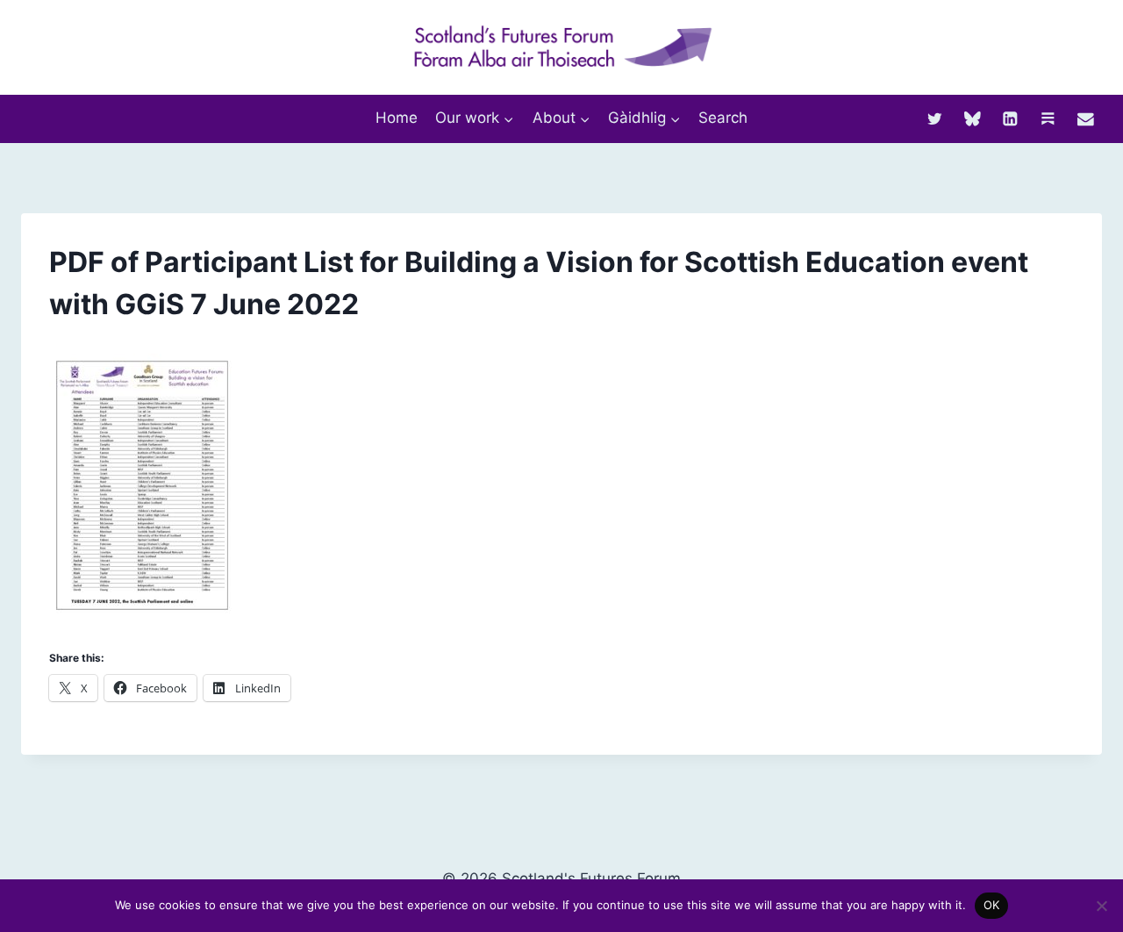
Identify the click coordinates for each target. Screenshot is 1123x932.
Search (722, 117)
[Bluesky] (972, 118)
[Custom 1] (1048, 118)
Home (397, 117)
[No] (1101, 905)
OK (992, 905)
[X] (935, 118)
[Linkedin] (1010, 118)
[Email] (1085, 118)
